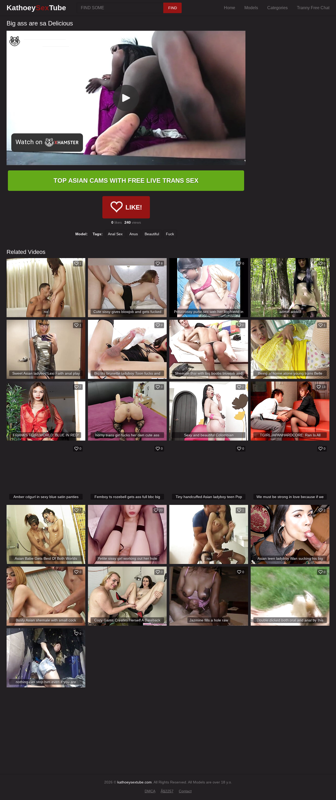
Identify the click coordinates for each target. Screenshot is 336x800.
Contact (185, 791)
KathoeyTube (36, 8)
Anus (133, 234)
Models (251, 8)
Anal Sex (115, 234)
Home (229, 8)
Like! (133, 207)
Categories (277, 8)
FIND (172, 8)
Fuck (170, 234)
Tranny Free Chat (313, 8)
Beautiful (152, 234)
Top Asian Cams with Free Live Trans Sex (126, 180)
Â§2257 (167, 791)
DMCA (150, 791)
